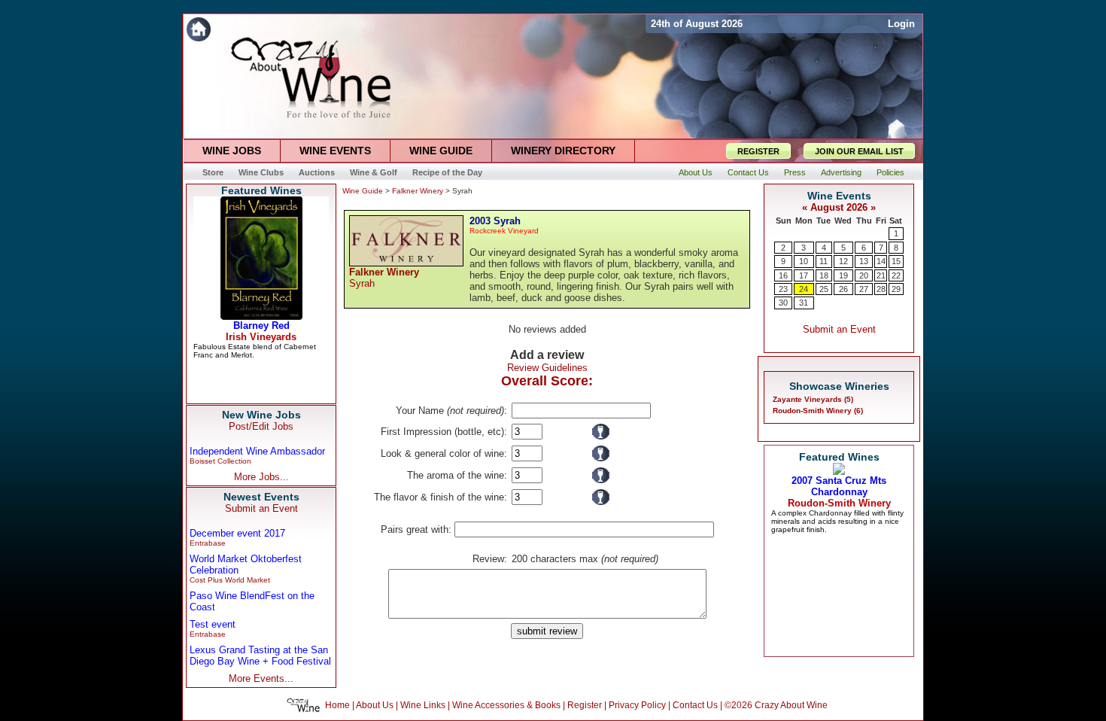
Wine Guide (362, 191)
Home (337, 705)
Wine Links (422, 705)
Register (584, 705)
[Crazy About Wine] (414, 29)
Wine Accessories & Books (506, 705)
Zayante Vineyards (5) (813, 399)
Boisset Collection (220, 461)
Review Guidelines (547, 367)
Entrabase (208, 543)
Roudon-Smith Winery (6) (818, 410)
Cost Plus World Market (230, 580)
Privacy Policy (637, 705)
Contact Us (695, 705)
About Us (374, 705)
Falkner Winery (417, 191)
